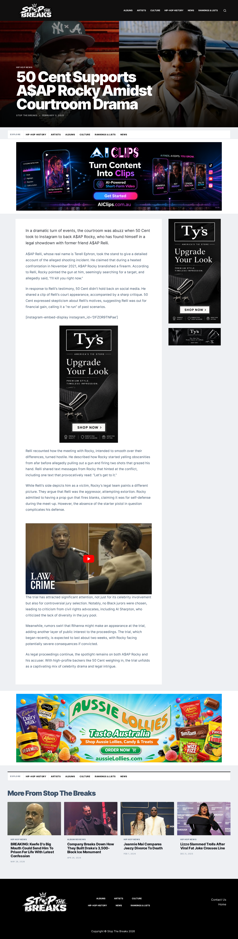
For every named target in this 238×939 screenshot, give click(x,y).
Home (222, 904)
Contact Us (218, 899)
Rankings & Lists (208, 10)
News (191, 10)
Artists (141, 10)
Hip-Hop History (173, 10)
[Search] (225, 10)
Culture (155, 10)
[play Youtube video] (89, 558)
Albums (128, 10)
